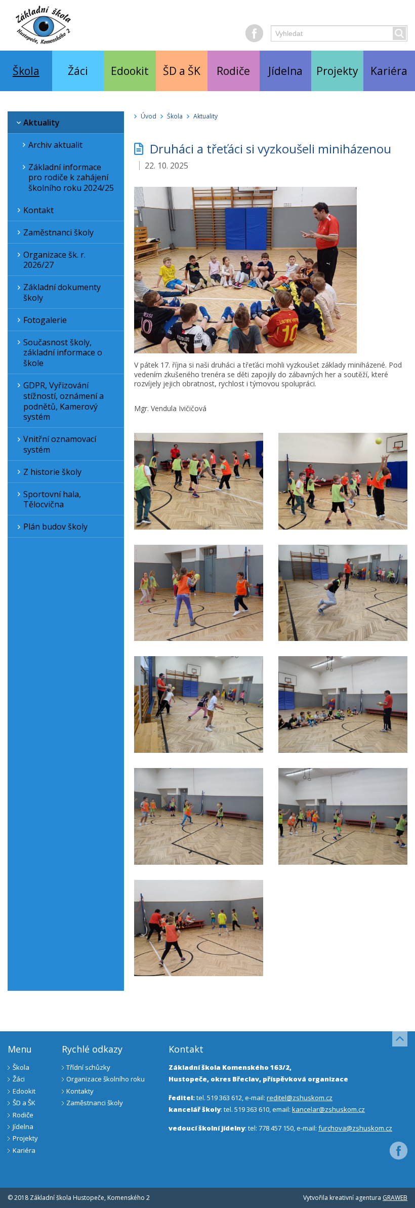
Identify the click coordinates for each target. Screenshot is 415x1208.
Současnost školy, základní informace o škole (62, 353)
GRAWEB (395, 1197)
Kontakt (38, 210)
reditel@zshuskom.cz (300, 1097)
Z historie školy (52, 471)
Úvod (148, 116)
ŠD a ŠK (181, 71)
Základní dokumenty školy (62, 292)
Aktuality (41, 122)
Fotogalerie (45, 320)
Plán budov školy (55, 526)
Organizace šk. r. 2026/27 (54, 260)
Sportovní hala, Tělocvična (52, 499)
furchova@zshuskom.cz (355, 1128)
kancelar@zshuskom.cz (328, 1109)
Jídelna (285, 71)
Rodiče (233, 71)
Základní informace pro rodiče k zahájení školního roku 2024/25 (71, 178)
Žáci (78, 71)
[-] (245, 350)
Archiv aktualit (55, 144)
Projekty (337, 71)
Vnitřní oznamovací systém (59, 444)
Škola (26, 71)
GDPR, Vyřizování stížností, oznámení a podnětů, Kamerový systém (63, 401)
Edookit (130, 71)
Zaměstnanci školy (58, 232)
